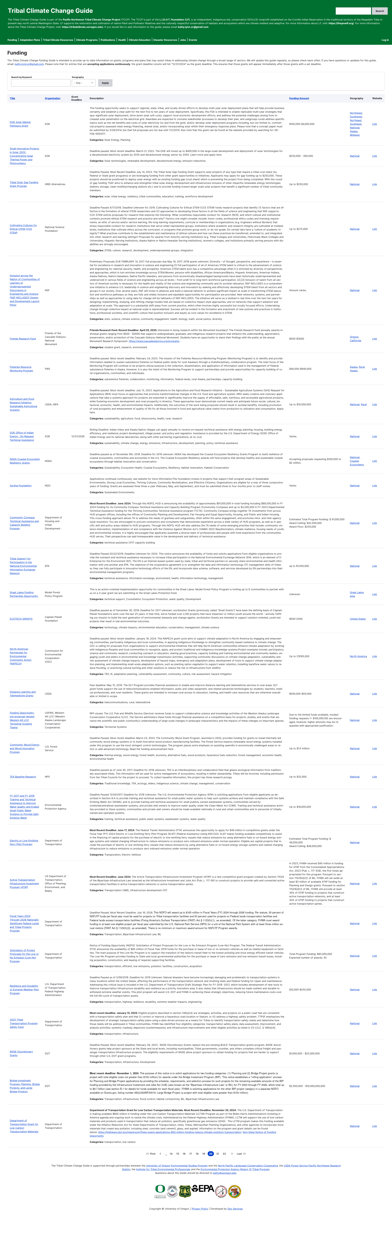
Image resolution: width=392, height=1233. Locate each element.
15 (178, 1154)
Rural (364, 404)
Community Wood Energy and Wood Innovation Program (25, 748)
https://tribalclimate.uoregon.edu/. (83, 26)
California (355, 340)
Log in (385, 39)
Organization (52, 98)
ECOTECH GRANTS (21, 618)
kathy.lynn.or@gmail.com (29, 64)
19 (204, 1154)
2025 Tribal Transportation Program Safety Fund (24, 1023)
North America (358, 656)
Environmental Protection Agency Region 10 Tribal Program (235, 1169)
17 (191, 1154)
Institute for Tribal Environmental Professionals (163, 1169)
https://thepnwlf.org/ (341, 23)
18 (198, 1154)
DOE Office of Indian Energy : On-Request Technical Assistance (22, 436)
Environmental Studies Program (189, 1165)
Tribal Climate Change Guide (50, 10)
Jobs (183, 39)
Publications (108, 39)
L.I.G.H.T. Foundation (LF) (175, 19)
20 (211, 1154)
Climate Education (140, 39)
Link (374, 123)
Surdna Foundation (21, 485)
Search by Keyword (21, 77)
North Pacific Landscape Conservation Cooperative (248, 1165)
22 (225, 1154)
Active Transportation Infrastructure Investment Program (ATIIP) (24, 883)
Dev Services (235, 1208)
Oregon (354, 336)
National (355, 127)
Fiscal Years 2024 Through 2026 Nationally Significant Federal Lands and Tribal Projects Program (24, 923)
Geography (78, 77)
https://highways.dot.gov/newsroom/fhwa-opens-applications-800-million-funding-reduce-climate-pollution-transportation (169, 1132)
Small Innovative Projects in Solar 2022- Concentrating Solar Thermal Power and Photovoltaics (24, 156)
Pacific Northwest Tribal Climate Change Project (91, 19)
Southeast (356, 123)
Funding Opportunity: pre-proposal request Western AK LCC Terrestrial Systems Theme (22, 720)
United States (358, 618)
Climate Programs (87, 39)
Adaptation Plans (30, 39)
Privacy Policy (200, 1208)
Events (193, 39)
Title (12, 98)
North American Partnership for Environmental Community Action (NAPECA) (20, 656)
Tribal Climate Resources (58, 39)
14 (172, 1154)
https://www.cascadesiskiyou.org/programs (154, 341)
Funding (12, 39)
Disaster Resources (165, 39)
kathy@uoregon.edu (224, 1172)
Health (122, 39)
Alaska (354, 131)
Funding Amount (299, 98)
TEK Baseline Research (23, 776)
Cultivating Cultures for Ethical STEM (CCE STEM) (23, 229)
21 (218, 1154)
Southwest (356, 116)
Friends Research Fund (23, 338)
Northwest (356, 112)
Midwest (355, 134)
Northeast (356, 120)
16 (185, 1154)
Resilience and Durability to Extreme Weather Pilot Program (24, 989)
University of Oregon (158, 1165)
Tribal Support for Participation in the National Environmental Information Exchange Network (23, 566)
